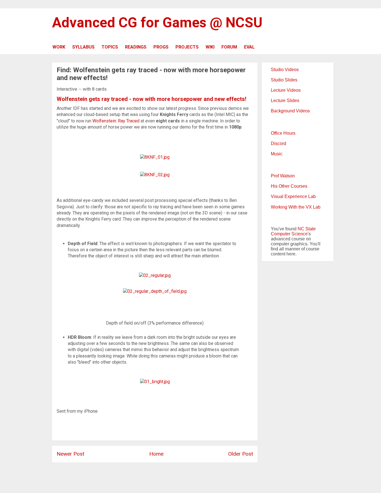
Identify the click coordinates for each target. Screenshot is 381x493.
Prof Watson (283, 175)
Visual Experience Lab (293, 196)
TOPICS (110, 47)
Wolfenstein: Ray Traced (115, 121)
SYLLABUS (83, 47)
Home (156, 454)
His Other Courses (289, 186)
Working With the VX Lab (295, 207)
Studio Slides (284, 80)
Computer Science (289, 233)
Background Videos (290, 110)
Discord (278, 143)
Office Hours (283, 133)
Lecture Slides (285, 100)
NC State (307, 228)
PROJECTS (187, 47)
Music (277, 153)
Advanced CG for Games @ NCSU (157, 22)
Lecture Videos (286, 90)
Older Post (240, 454)
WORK (58, 47)
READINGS (135, 47)
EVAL (249, 47)
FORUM (229, 47)
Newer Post (70, 454)
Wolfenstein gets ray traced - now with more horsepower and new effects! (151, 99)
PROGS (160, 47)
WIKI (210, 47)
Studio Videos (285, 69)
